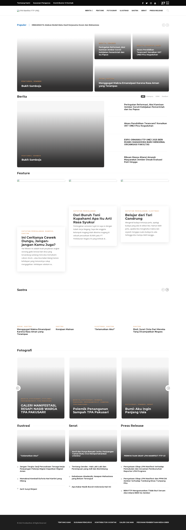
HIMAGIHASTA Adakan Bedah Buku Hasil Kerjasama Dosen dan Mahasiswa (65, 25)
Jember (37, 81)
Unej (158, 46)
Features (26, 81)
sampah (104, 402)
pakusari (78, 402)
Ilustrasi (124, 10)
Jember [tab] (165, 96)
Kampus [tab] (149, 96)
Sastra (135, 10)
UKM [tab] (157, 96)
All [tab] (143, 96)
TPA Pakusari (44, 401)
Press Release (156, 10)
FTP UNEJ (47, 399)
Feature (100, 10)
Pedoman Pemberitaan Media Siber (153, 522)
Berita (88, 10)
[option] (93, 60)
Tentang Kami (23, 3)
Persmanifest (28, 401)
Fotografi (112, 10)
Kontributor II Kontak (63, 3)
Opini (102, 79)
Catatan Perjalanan (33, 231)
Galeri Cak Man (126, 522)
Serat (144, 10)
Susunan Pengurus (41, 3)
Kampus (150, 46)
